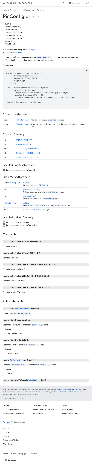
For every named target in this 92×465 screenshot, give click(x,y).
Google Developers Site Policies (67, 392)
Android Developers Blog (12, 409)
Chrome (6, 432)
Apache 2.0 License (35, 392)
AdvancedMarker (44, 57)
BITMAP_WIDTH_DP (23, 144)
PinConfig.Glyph (22, 124)
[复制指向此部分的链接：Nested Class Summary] (31, 114)
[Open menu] (3, 3)
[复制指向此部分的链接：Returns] (13, 329)
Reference (40, 10)
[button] (20, 170)
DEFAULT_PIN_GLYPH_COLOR (27, 157)
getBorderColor (29, 196)
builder (25, 183)
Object (32, 50)
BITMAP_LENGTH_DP (24, 140)
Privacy (13, 454)
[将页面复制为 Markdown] (34, 17)
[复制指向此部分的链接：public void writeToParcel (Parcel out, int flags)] (48, 380)
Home (5, 10)
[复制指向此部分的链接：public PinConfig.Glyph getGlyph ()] (36, 360)
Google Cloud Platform (11, 440)
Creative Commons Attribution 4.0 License (67, 389)
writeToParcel (28, 210)
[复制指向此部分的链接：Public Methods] (25, 301)
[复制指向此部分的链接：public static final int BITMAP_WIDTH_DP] (42, 253)
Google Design (38, 413)
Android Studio (68, 409)
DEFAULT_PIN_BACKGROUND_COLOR (30, 149)
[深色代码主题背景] (87, 70)
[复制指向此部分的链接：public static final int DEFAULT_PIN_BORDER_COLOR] (52, 276)
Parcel (36, 210)
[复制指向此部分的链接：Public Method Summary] (32, 177)
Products (13, 10)
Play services (24, 3)
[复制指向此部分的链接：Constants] (19, 234)
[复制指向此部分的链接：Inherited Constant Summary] (37, 165)
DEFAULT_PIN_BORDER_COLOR (28, 153)
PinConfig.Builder (22, 120)
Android (6, 429)
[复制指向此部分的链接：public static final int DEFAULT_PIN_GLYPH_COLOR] (51, 287)
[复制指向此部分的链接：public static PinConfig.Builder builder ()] (41, 308)
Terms (5, 454)
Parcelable (17, 52)
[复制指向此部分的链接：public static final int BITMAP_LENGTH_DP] (43, 241)
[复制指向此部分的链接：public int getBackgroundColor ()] (35, 320)
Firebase (6, 436)
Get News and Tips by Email (13, 413)
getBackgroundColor (31, 189)
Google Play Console (70, 413)
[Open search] (64, 2)
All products (7, 444)
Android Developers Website (43, 409)
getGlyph (26, 203)
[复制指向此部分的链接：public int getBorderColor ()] (31, 340)
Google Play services (27, 10)
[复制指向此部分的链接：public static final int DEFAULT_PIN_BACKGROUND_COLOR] (58, 264)
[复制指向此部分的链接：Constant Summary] (26, 134)
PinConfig (51, 120)
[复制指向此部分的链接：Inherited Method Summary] (35, 217)
